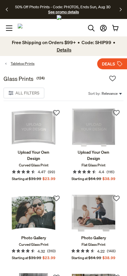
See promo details (63, 12)
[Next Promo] (120, 9)
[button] (103, 28)
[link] (33, 127)
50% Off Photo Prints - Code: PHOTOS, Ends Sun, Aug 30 (62, 6)
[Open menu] (9, 28)
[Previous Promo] (8, 9)
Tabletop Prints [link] (23, 63)
